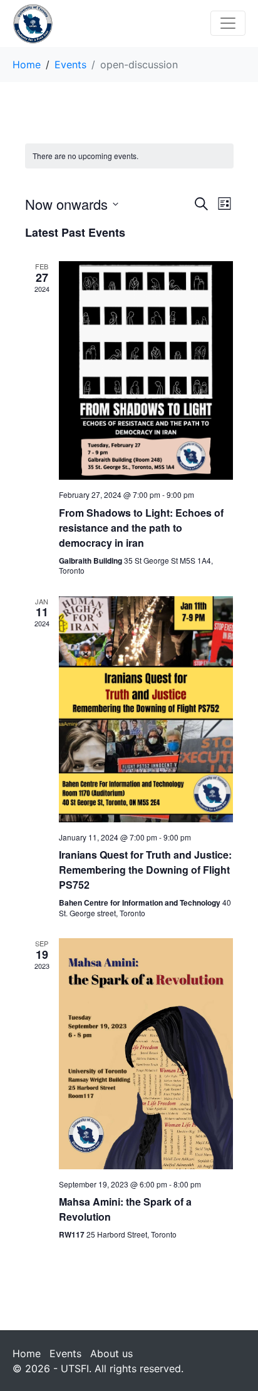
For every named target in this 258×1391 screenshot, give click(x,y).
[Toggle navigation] (227, 23)
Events (65, 1353)
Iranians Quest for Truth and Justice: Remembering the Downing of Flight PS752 (145, 869)
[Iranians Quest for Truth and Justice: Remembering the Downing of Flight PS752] (146, 709)
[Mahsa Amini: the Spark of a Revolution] (146, 1053)
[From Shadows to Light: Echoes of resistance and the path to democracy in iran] (146, 370)
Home (27, 1353)
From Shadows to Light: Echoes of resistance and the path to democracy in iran (141, 527)
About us (111, 1353)
